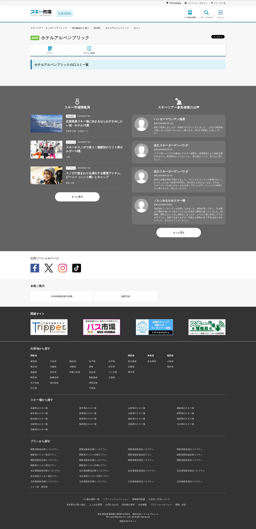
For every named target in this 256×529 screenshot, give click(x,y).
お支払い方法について (159, 499)
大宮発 (53, 361)
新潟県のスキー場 (39, 418)
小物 (68, 157)
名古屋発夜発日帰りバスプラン (94, 471)
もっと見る (77, 196)
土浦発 (111, 377)
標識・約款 (180, 504)
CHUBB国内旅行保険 (61, 296)
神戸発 (131, 372)
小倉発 (170, 361)
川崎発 (72, 366)
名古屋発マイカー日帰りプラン (94, 476)
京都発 (131, 366)
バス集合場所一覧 (91, 499)
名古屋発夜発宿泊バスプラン (191, 471)
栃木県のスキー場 (39, 413)
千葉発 (92, 388)
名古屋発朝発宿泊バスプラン (142, 471)
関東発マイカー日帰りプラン (93, 455)
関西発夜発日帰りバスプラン (93, 460)
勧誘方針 (126, 296)
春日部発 (54, 383)
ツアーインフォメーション (116, 499)
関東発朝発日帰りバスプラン (44, 449)
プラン (49, 53)
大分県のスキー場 (185, 424)
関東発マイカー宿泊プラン (43, 455)
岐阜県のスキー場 (87, 418)
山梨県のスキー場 (136, 413)
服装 (68, 183)
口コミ (137, 28)
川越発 (53, 366)
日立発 (111, 366)
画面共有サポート (128, 521)
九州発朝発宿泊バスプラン (141, 481)
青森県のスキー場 (39, 408)
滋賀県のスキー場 (185, 418)
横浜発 (72, 361)
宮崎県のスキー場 (39, 429)
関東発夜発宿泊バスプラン (190, 449)
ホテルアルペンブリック (117, 28)
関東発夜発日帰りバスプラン (93, 449)
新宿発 (33, 361)
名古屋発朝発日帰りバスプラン (45, 471)
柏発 (91, 366)
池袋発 (33, 372)
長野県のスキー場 (185, 413)
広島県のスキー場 (136, 424)
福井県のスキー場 (136, 418)
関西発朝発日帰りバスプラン (44, 460)
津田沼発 (93, 383)
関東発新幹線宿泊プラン (140, 455)
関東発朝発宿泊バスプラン (141, 449)
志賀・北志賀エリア (80, 131)
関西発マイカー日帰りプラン (93, 465)
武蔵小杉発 (74, 372)
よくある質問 (95, 504)
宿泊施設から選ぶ (80, 28)
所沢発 (53, 372)
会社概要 (142, 504)
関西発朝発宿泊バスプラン (190, 460)
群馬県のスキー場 (87, 413)
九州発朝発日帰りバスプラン (44, 481)
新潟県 (97, 28)
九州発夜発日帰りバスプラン (93, 481)
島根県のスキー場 (87, 424)
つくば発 (112, 372)
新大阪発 (132, 361)
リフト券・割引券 (39, 487)
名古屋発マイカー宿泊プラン (44, 476)
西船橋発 (93, 377)
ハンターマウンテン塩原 (169, 119)
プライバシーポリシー (161, 504)
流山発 (92, 372)
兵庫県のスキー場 (39, 424)
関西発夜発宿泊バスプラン (141, 460)
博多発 (170, 366)
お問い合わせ (112, 504)
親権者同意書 (138, 499)
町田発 (33, 377)
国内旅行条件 (128, 504)
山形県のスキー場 (136, 408)
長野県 (68, 131)
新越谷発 (54, 377)
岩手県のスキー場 (87, 408)
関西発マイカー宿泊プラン (43, 465)
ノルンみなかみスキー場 (169, 200)
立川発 (33, 388)
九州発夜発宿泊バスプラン (190, 481)
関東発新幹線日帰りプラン (190, 455)
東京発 (33, 366)
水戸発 (111, 361)
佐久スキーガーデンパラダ (171, 145)
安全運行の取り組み (76, 504)
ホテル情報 (89, 53)
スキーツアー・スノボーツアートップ (48, 28)
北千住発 (34, 383)
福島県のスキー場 (185, 408)
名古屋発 (152, 361)
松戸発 (92, 361)
